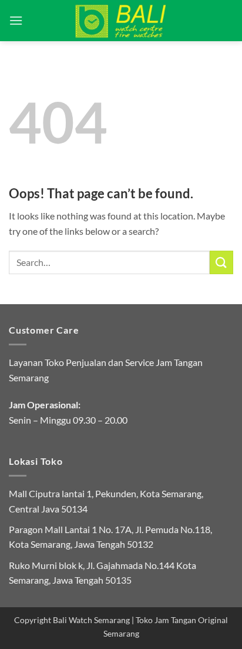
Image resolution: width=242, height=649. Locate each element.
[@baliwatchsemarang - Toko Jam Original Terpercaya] (121, 20)
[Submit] (221, 262)
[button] (16, 20)
